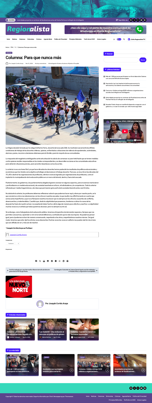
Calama (59, 63)
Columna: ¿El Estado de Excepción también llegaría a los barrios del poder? (19, 334)
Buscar (110, 54)
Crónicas (38, 39)
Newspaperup (58, 396)
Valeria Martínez (46, 337)
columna (65, 63)
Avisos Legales (101, 39)
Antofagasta (52, 63)
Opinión (71, 63)
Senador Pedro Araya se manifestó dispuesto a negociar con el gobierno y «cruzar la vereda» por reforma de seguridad (126, 105)
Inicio (8, 39)
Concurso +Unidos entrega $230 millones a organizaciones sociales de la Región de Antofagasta (124, 91)
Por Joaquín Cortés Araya (16, 63)
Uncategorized (12, 357)
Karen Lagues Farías (79, 337)
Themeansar (69, 396)
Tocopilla (76, 63)
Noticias (14, 39)
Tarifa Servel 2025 (89, 39)
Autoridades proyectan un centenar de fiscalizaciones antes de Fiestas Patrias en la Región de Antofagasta (126, 98)
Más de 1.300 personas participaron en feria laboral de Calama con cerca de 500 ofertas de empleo (126, 77)
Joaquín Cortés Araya (18, 235)
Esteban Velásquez (15, 337)
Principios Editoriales (75, 39)
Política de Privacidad (60, 39)
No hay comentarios (40, 63)
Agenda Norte (48, 39)
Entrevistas (30, 39)
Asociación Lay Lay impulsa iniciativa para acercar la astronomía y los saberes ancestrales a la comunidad (123, 84)
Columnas (22, 39)
